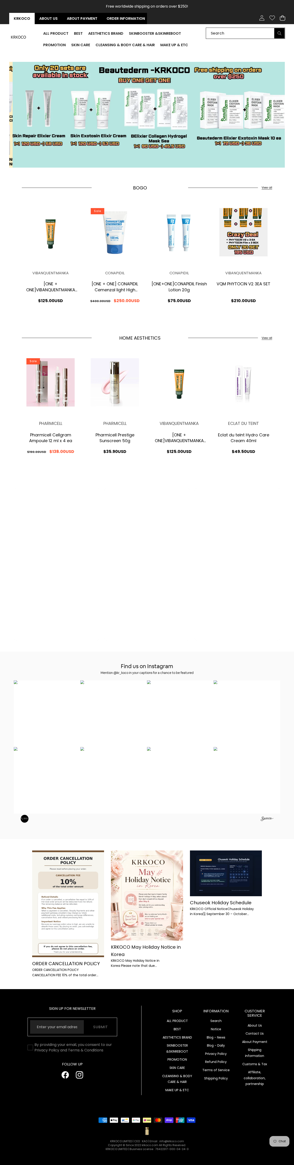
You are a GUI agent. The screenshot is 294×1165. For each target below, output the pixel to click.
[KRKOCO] (18, 37)
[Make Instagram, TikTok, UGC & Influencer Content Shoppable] (267, 819)
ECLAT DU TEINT (243, 423)
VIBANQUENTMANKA (50, 273)
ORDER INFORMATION (126, 18)
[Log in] (262, 18)
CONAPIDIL (114, 273)
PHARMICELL (50, 423)
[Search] (279, 33)
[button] (282, 18)
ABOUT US (48, 18)
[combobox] (245, 33)
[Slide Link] (147, 115)
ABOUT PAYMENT (82, 18)
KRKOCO (22, 18)
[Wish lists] (272, 18)
